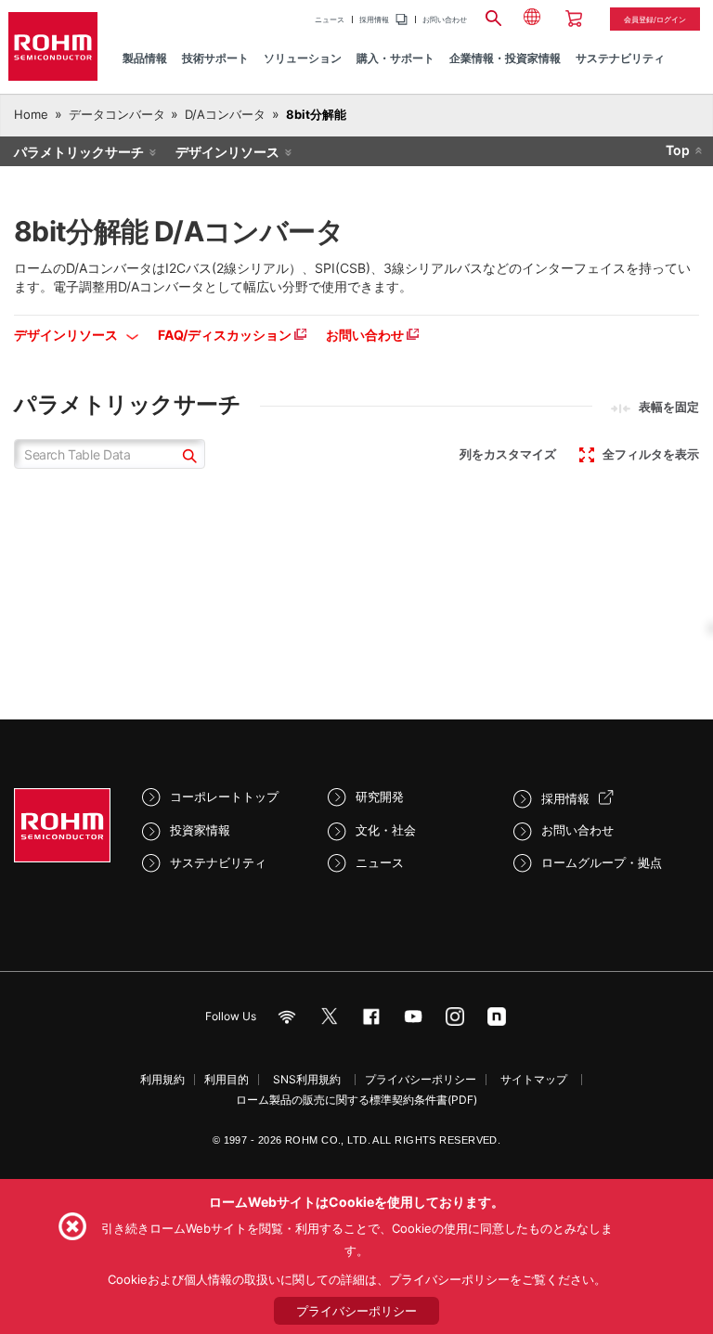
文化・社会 (386, 829)
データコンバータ (117, 114)
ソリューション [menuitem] (303, 58)
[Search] (493, 16)
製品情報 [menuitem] (145, 58)
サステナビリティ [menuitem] (620, 58)
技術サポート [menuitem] (215, 58)
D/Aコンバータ (225, 114)
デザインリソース (227, 152)
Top (678, 150)
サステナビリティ (218, 862)
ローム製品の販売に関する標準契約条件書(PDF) (356, 1100)
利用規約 (162, 1079)
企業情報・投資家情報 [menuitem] (505, 58)
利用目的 (226, 1079)
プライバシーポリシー (420, 1079)
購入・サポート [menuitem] (395, 58)
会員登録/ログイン (655, 19)
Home (31, 114)
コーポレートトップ (224, 796)
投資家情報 (200, 829)
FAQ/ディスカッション (226, 335)
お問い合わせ (444, 19)
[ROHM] (52, 46)
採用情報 (374, 19)
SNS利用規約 (307, 1079)
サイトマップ (533, 1079)
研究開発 (380, 796)
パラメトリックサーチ (79, 152)
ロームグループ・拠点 (601, 862)
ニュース (329, 19)
